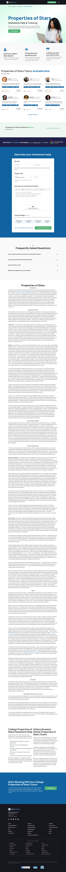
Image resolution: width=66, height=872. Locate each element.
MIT (34, 709)
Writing (27, 848)
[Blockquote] (34, 190)
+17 (58, 105)
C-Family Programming (30, 853)
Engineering (44, 850)
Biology (43, 848)
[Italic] (25, 190)
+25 (37, 105)
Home (9, 6)
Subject (16, 176)
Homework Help (30, 825)
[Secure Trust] (35, 867)
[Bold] (23, 190)
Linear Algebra (12, 853)
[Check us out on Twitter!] (15, 819)
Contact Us (29, 831)
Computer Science (13, 105)
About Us (29, 823)
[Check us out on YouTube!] (18, 819)
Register (10, 831)
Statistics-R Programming (46, 853)
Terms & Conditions (53, 827)
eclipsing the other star (32, 651)
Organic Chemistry (13, 845)
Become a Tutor (11, 827)
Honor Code (11, 833)
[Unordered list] (41, 190)
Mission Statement (12, 825)
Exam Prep (34, 105)
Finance (11, 850)
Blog (50, 833)
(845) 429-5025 (13, 816)
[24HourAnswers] (11, 2)
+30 (17, 105)
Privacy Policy (52, 825)
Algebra (43, 846)
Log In (50, 831)
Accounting (12, 848)
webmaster (50, 862)
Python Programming (13, 852)
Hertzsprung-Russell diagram (24, 291)
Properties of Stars (28, 6)
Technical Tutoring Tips (32, 835)
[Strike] (27, 190)
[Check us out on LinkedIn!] (13, 819)
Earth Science (48, 105)
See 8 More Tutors (33, 114)
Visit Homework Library (53, 128)
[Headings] (31, 190)
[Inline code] (37, 190)
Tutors (50, 829)
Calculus (27, 846)
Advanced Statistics (45, 845)
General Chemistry (45, 852)
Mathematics (4, 105)
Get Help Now (52, 2)
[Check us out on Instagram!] (8, 819)
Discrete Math (28, 852)
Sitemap (29, 833)
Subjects (14, 6)
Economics (11, 846)
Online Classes (30, 829)
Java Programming (29, 843)
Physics (8, 105)
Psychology (28, 850)
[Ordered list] (43, 190)
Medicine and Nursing (54, 105)
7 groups (42, 574)
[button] (42, 177)
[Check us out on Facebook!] (11, 819)
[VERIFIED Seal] (42, 867)
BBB (27, 705)
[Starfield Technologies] (25, 867)
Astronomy (19, 6)
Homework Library (31, 827)
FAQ (9, 829)
